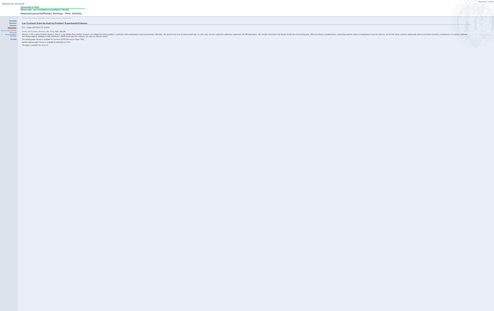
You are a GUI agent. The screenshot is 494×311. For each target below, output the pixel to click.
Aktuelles (12, 23)
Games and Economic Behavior (33, 32)
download (56, 39)
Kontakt (490, 2)
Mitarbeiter (41, 18)
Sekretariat (13, 32)
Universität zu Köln (30, 7)
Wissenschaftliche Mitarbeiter (10, 35)
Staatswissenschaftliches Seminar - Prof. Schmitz (51, 13)
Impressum (482, 2)
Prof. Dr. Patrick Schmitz (8, 30)
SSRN (68, 42)
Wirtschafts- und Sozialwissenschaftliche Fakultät (45, 10)
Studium (13, 25)
